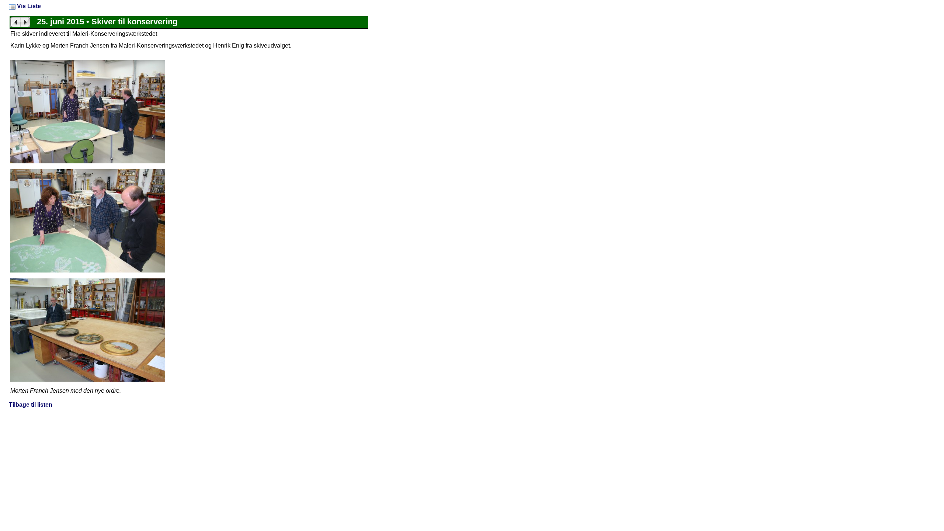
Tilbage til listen (30, 405)
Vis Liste (28, 6)
